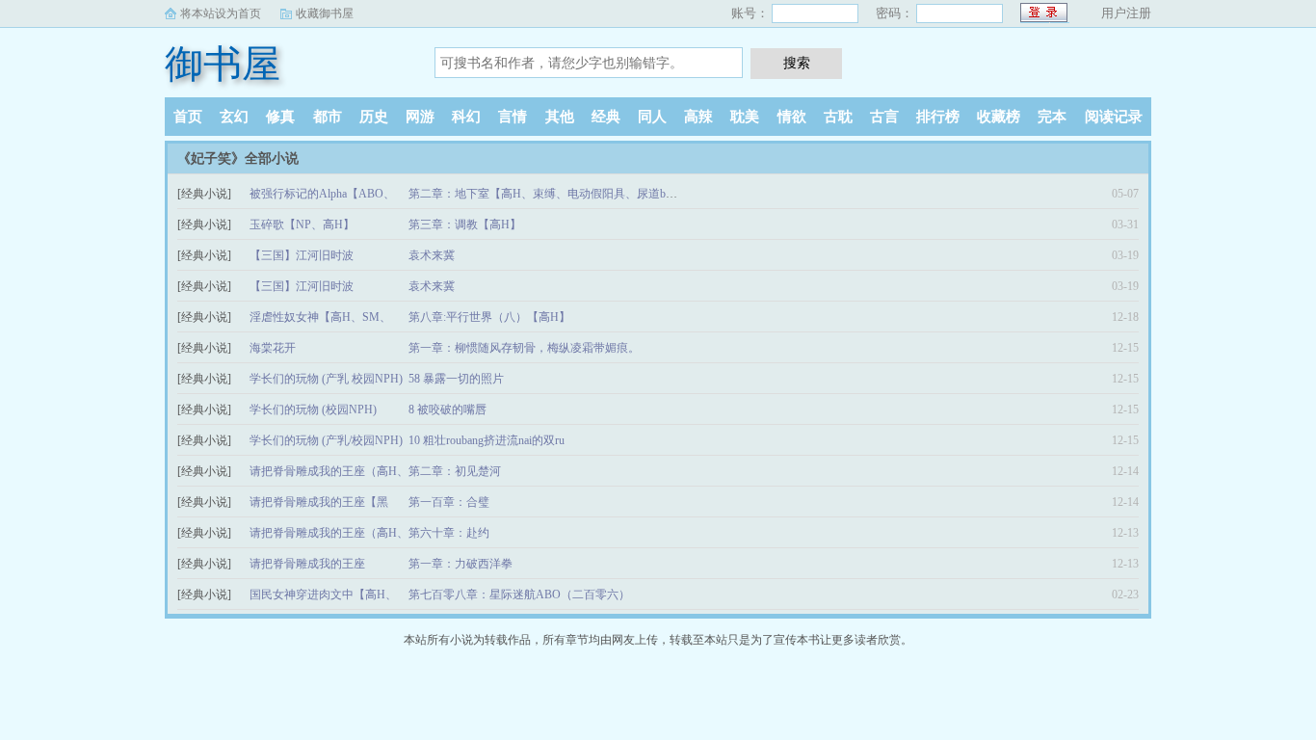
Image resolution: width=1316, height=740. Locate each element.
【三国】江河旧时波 (302, 255)
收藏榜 (998, 116)
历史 (373, 116)
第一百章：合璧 (448, 502)
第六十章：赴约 (448, 533)
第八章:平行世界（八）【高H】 (489, 317)
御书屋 (222, 64)
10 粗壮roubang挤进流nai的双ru (486, 440)
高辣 (698, 116)
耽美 (744, 116)
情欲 (791, 116)
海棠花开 (273, 348)
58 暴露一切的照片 (456, 378)
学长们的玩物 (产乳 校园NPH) (326, 378)
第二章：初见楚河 (454, 471)
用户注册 (1126, 13)
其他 (559, 116)
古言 (884, 116)
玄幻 (234, 116)
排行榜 (938, 116)
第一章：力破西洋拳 (460, 563)
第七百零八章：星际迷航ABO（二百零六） (519, 594)
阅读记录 (1114, 116)
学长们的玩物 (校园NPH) (313, 409)
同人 (652, 116)
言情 (512, 116)
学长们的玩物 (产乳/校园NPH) (326, 440)
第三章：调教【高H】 (464, 224)
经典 (606, 116)
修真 (280, 116)
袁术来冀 (431, 255)
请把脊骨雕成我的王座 (307, 563)
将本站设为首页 (220, 13)
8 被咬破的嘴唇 (447, 409)
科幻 (466, 116)
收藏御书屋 (325, 13)
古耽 (838, 116)
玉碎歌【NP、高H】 (302, 224)
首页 (187, 116)
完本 (1052, 116)
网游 (420, 116)
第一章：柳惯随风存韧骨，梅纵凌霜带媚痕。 (524, 348)
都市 (327, 116)
